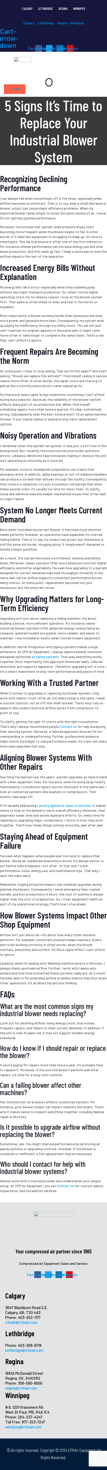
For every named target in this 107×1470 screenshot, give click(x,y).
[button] (49, 82)
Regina (63, 8)
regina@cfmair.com (21, 1388)
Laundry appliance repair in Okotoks (64, 805)
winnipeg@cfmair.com (23, 1426)
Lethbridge (45, 8)
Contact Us (68, 727)
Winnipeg (79, 8)
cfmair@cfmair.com (21, 1322)
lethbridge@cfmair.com (24, 1350)
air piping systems (45, 657)
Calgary (27, 8)
